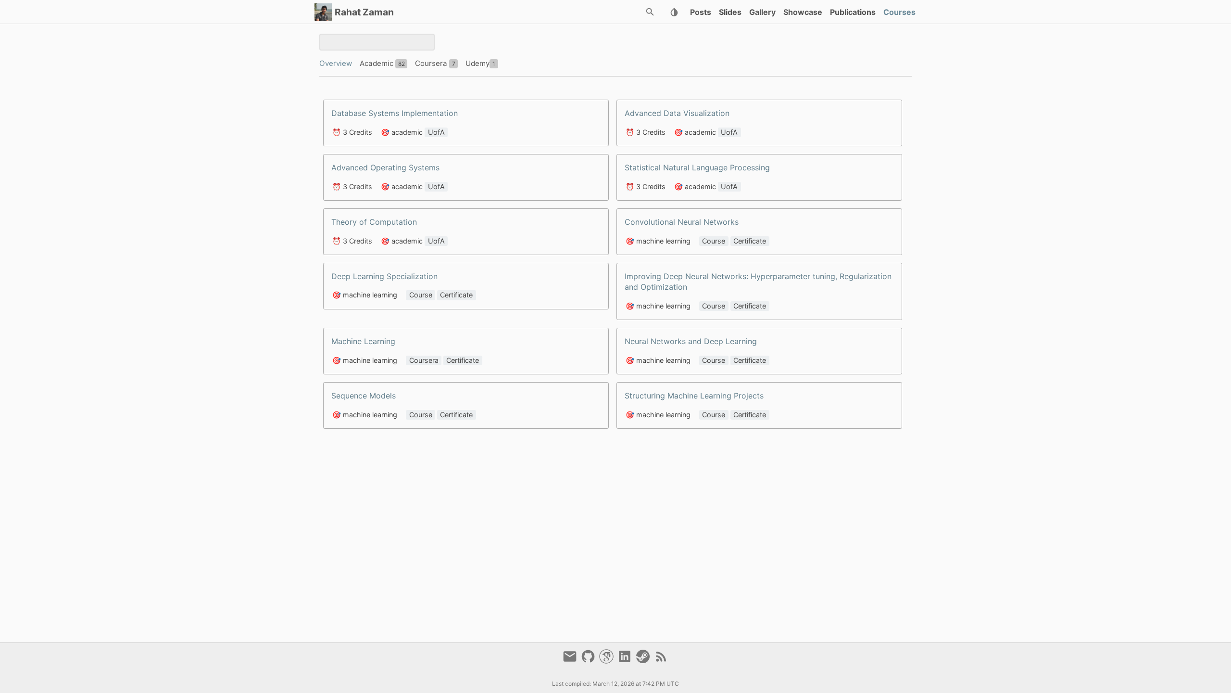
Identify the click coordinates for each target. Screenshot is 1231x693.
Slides (730, 12)
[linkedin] (626, 661)
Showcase (802, 12)
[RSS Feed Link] (661, 661)
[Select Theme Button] (674, 12)
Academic (377, 63)
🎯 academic (402, 132)
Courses (899, 12)
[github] (589, 661)
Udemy (477, 63)
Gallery (762, 12)
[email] (571, 661)
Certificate (749, 241)
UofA (436, 132)
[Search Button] (650, 12)
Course (713, 241)
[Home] (323, 12)
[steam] (644, 661)
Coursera (432, 63)
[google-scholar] (608, 661)
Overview (335, 63)
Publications (853, 12)
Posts (700, 12)
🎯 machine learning (658, 241)
